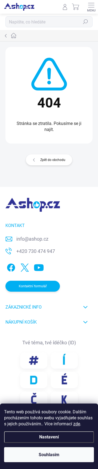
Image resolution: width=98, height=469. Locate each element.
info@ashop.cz (32, 239)
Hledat (85, 22)
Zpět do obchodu (52, 160)
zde (76, 423)
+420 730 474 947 (35, 251)
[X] (24, 266)
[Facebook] (10, 266)
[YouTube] (39, 266)
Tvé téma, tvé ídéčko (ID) (49, 342)
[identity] (34, 360)
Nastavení (49, 437)
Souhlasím (49, 454)
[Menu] (91, 7)
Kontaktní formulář (33, 286)
